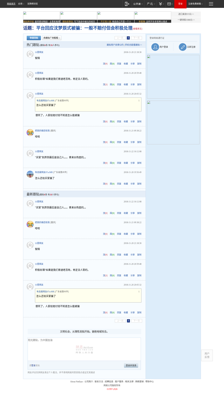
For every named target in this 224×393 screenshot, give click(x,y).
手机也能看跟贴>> (133, 45)
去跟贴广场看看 (50, 38)
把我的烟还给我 (42, 130)
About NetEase (76, 381)
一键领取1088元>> (186, 20)
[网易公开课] (138, 4)
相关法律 (129, 381)
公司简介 (89, 381)
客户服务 (119, 381)
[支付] (161, 4)
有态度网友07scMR (45, 100)
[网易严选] (150, 4)
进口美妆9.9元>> (186, 14)
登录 (180, 4)
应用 (20, 4)
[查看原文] (137, 29)
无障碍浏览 (32, 4)
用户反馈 (207, 355)
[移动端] (127, 4)
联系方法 (99, 381)
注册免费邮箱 (194, 4)
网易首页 (11, 4)
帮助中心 (149, 381)
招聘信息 (109, 381)
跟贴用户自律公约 (115, 45)
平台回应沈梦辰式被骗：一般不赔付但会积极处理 (84, 28)
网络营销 (139, 381)
